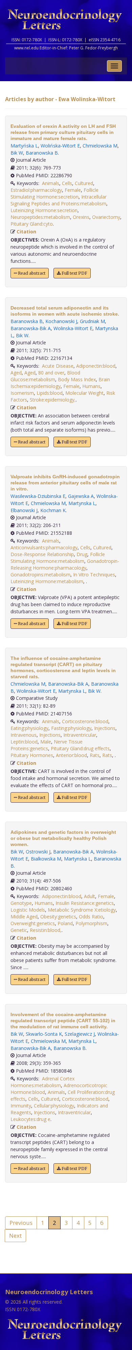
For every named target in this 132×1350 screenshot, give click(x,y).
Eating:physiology (29, 728)
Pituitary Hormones (31, 755)
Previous (20, 1223)
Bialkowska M (46, 858)
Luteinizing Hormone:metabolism (46, 581)
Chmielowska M (100, 145)
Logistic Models (27, 910)
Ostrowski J (38, 851)
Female (73, 190)
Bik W (16, 153)
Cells (67, 183)
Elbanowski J (24, 510)
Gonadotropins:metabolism (40, 574)
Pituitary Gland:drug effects (80, 748)
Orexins (81, 217)
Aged (16, 372)
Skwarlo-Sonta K (44, 1034)
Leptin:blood (24, 741)
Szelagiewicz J (80, 1034)
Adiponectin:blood (95, 366)
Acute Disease (57, 366)
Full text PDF (74, 273)
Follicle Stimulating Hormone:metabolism (57, 557)
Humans (91, 386)
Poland (65, 923)
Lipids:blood (50, 393)
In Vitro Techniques (94, 574)
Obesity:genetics (58, 916)
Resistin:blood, (46, 930)
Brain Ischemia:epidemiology (60, 382)
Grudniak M (92, 321)
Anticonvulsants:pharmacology (44, 547)
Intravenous (23, 735)
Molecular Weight (84, 393)
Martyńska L (24, 145)
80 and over (51, 372)
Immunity (20, 1105)
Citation (26, 231)
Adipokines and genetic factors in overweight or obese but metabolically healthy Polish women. (63, 838)
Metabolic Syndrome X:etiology (82, 910)
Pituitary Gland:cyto (31, 224)
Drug (81, 554)
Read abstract (31, 273)
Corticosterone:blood (85, 721)
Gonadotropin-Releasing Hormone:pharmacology (64, 564)
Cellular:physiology (54, 1105)
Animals (50, 183)
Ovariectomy (106, 217)
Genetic (18, 930)
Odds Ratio (91, 916)
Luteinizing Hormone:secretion (44, 210)
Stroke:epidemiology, (53, 399)
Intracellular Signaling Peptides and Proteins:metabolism (58, 200)
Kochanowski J (61, 321)
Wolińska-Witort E (60, 145)
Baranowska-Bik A (30, 328)
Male (45, 741)
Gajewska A (81, 496)
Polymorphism (91, 923)
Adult (89, 896)
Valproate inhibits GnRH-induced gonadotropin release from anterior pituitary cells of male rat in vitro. (65, 482)
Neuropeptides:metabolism (40, 217)
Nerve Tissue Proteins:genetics (46, 745)
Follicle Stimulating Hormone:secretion (54, 193)
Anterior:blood (71, 755)
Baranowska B (42, 153)
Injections (104, 728)
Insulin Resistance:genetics (85, 903)
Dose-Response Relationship (42, 554)
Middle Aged (24, 916)
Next (15, 1235)
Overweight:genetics (32, 923)
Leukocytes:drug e (30, 1119)
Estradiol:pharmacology (36, 190)
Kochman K (53, 510)
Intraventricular (79, 735)
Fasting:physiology (71, 728)
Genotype (21, 903)
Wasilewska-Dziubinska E (37, 496)
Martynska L (81, 503)
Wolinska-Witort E (72, 328)
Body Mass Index (77, 379)
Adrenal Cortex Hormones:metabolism (42, 1082)
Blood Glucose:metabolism (45, 376)
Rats (95, 755)
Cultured (84, 183)
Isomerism (22, 393)
